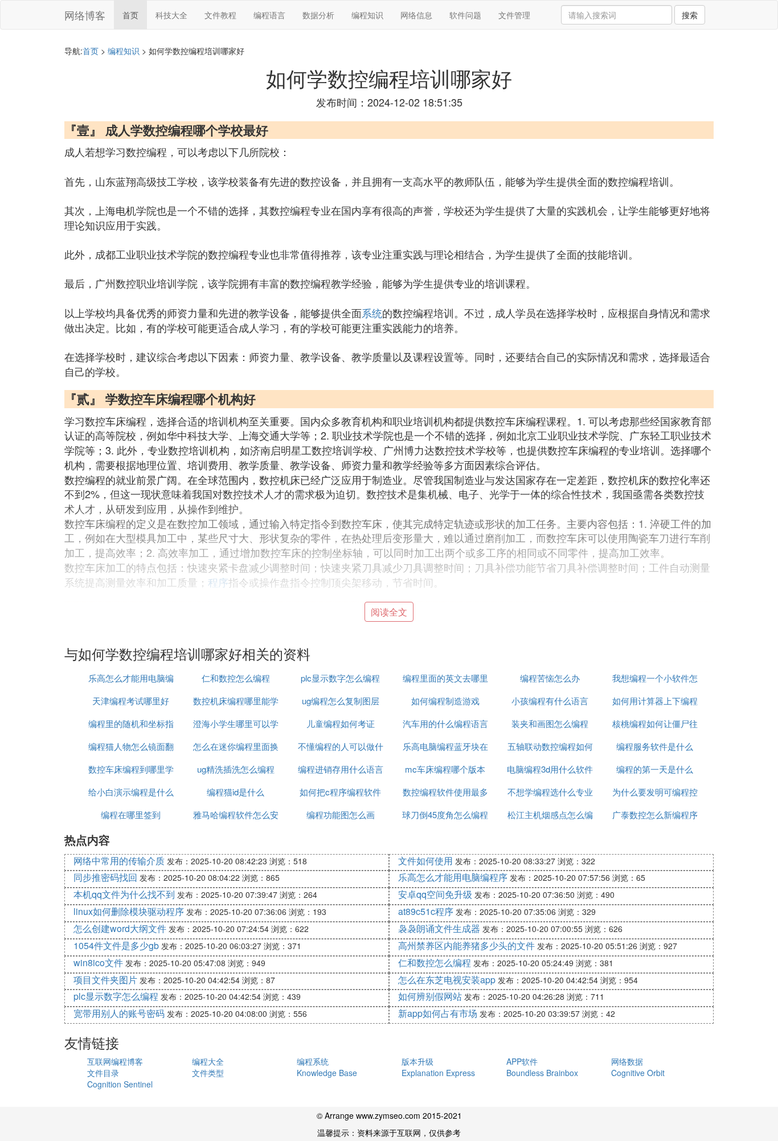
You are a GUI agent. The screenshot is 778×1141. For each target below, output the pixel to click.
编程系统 (313, 1061)
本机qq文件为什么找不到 (124, 894)
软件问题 (465, 14)
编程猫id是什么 (235, 792)
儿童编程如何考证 (340, 723)
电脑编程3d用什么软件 (550, 769)
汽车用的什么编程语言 (445, 723)
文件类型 (208, 1072)
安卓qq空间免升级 (435, 894)
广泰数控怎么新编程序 (655, 814)
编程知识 (367, 14)
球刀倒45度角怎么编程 (445, 814)
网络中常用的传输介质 (119, 860)
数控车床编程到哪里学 (131, 769)
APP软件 (522, 1061)
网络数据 (627, 1061)
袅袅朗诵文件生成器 (439, 928)
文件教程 (220, 14)
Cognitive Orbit (638, 1072)
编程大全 (208, 1061)
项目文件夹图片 (105, 979)
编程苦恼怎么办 (550, 678)
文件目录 (103, 1072)
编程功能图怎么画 (340, 814)
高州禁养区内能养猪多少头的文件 (466, 945)
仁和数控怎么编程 (236, 678)
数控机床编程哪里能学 (236, 701)
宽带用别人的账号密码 (119, 1013)
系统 (372, 312)
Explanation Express (438, 1072)
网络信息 (416, 14)
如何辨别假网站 (430, 996)
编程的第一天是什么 (654, 769)
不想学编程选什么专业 (550, 792)
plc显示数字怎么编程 (340, 678)
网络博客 (84, 14)
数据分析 (318, 14)
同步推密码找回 (105, 877)
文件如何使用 (425, 860)
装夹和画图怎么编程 (549, 723)
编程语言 (269, 14)
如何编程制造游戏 (445, 701)
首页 (130, 14)
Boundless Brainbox (542, 1072)
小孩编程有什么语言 (549, 701)
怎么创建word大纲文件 (119, 928)
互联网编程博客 (115, 1061)
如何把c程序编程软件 (340, 792)
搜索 (690, 14)
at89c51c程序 (425, 911)
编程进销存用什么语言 (340, 769)
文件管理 (514, 14)
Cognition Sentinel (120, 1084)
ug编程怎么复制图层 (340, 701)
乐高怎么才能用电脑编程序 (452, 877)
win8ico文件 (98, 962)
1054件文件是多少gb (116, 945)
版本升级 (417, 1061)
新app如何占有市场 (437, 1013)
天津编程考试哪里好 (130, 701)
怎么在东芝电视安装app (447, 979)
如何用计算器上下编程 (655, 701)
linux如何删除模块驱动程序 (128, 911)
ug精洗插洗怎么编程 (236, 769)
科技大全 (171, 14)
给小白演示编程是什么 (131, 792)
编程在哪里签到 (131, 814)
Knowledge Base (327, 1072)
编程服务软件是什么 (654, 746)
